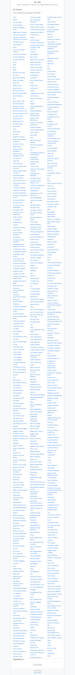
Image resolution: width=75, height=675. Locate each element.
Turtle (49, 520)
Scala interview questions (54, 273)
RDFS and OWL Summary (54, 183)
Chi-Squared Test (18, 202)
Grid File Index (34, 96)
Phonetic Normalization (53, 39)
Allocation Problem (18, 42)
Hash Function (34, 132)
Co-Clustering (17, 219)
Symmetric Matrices (52, 447)
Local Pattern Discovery (37, 347)
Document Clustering (19, 536)
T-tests (49, 460)
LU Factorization (34, 291)
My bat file (33, 520)
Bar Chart (15, 75)
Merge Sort (33, 441)
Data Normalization (18, 403)
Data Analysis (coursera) (20, 382)
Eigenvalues (16, 574)
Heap (31, 137)
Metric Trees (33, 449)
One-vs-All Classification (37, 587)
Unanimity (50, 540)
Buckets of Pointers (18, 144)
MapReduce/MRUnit (35, 387)
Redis (48, 209)
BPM (14, 67)
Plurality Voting (51, 71)
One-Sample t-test (35, 582)
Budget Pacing (17, 146)
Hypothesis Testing (35, 178)
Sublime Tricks (51, 435)
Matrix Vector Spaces (36, 412)
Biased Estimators (18, 96)
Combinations (16, 237)
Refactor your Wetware (53, 219)
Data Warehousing (18, 421)
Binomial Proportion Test (20, 111)
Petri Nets (50, 37)
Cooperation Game (18, 323)
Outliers (32, 627)
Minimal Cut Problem (36, 462)
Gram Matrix (33, 78)
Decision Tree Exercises (19, 464)
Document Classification (19, 533)
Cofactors (15, 225)
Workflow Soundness (53, 623)
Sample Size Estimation (53, 265)
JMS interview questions (37, 250)
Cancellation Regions (18, 175)
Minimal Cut (33, 459)
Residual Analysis (52, 242)
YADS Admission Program (54, 638)
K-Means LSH (34, 268)
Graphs (32, 90)
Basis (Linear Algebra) (19, 78)
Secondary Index (52, 286)
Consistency (16, 304)
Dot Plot (15, 548)
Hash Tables (33, 135)
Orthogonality (34, 622)
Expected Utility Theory (19, 618)
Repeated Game (51, 236)
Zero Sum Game (51, 648)
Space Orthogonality (53, 380)
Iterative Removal (35, 247)
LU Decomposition (35, 289)
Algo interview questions (19, 35)
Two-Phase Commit (52, 522)
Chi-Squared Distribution (20, 193)
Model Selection (34, 467)
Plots (48, 69)
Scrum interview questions (54, 283)
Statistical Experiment (53, 393)
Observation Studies (35, 576)
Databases (16, 443)
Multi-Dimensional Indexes (37, 484)
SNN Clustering (51, 252)
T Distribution (51, 455)
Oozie (31, 597)
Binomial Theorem (18, 116)
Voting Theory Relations (54, 591)
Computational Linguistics (20, 251)
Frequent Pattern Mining (37, 27)
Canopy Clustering (18, 178)
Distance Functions (18, 515)
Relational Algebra (52, 229)
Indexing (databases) (36, 198)
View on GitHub (37, 672)
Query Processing (52, 163)
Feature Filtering (17, 648)
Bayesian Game (17, 88)
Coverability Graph (18, 347)
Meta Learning (34, 443)
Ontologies (33, 589)
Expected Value (17, 621)
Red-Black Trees (51, 207)
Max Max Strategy (35, 423)
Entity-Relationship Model (20, 588)
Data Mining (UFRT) (18, 398)
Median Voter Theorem (36, 431)
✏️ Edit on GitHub (37, 664)
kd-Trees (49, 650)
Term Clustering (51, 477)
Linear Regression (35, 342)
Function (32, 37)
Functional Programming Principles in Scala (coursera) (37, 47)
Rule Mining (50, 247)
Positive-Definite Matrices (54, 92)
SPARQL (49, 255)
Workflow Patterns (52, 620)
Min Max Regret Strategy (37, 454)
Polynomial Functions (53, 87)
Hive (31, 150)
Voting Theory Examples (54, 586)
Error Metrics (16, 596)
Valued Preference (52, 555)
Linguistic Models (35, 344)
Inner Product (34, 222)
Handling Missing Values (37, 130)
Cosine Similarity (17, 331)
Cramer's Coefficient (18, 349)
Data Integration (17, 393)
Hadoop (32, 103)
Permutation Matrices (53, 24)
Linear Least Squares (36, 339)
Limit (31, 324)
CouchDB (15, 339)
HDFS (31, 101)
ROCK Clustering (51, 191)
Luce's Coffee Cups (35, 362)
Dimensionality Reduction (20, 507)
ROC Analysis (51, 188)
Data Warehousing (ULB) (20, 423)
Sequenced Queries (52, 340)
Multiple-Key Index (35, 513)
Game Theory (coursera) (37, 59)
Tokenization (50, 497)
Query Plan (50, 156)
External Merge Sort (18, 643)
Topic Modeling (51, 500)
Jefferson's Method (35, 257)
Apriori (15, 47)
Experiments (16, 628)
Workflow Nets (51, 613)
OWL (31, 574)
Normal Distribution (35, 556)
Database (15, 426)
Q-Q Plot (49, 145)
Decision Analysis (18, 445)
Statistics (49, 415)
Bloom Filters (16, 126)
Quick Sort (50, 170)
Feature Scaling (17, 654)
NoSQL (32, 535)
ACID (14, 17)
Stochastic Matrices (52, 425)
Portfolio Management (53, 89)
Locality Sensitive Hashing (37, 350)
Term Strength (51, 483)
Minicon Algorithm (35, 456)
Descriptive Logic (17, 487)
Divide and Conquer (18, 531)
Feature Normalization (19, 651)
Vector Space (51, 568)
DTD (14, 377)
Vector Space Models (53, 573)
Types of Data (51, 535)
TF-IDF (49, 462)
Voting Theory (51, 583)
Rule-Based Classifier (53, 249)
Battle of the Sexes (18, 80)
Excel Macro (16, 615)
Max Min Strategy (35, 426)
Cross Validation (17, 357)
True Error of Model (53, 517)
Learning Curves (34, 319)
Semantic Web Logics (53, 316)
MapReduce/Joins (35, 384)
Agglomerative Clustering (20, 32)
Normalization (34, 564)
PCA (31, 632)
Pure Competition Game (53, 138)
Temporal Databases (53, 470)
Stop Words (50, 427)
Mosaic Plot (33, 475)
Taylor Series (51, 468)
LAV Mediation (34, 283)
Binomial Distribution (18, 103)
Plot (48, 66)
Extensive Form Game (19, 641)
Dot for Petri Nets (18, 553)
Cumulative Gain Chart (19, 367)
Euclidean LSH (17, 601)
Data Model (16, 401)
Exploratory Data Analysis (20, 630)
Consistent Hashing (18, 314)
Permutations (51, 27)
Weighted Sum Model (53, 610)
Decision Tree (17, 453)
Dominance (16, 543)
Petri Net (49, 34)
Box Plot (15, 134)
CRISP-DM (16, 161)
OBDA (31, 569)
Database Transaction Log (20, 436)
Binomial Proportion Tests (20, 113)
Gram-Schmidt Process (36, 80)
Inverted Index (34, 242)
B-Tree (15, 62)
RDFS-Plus (50, 186)
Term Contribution (52, 480)
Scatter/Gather (51, 278)
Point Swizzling (51, 76)
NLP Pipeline (33, 522)
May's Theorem (34, 428)
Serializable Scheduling (53, 348)
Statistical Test (51, 408)
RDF (48, 178)
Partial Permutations (35, 657)
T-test (48, 457)
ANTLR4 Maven (17, 22)
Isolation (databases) (36, 244)
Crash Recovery (17, 354)
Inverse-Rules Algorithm (37, 237)
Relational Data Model (53, 231)
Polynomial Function (53, 84)
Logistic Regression (35, 359)
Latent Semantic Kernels (37, 302)
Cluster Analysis (17, 217)
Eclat (14, 566)
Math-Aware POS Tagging (37, 395)
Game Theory (34, 57)
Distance (15, 513)
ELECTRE (15, 563)
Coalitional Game (17, 222)
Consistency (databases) (19, 306)
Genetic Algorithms (35, 65)
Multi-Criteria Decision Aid (37, 482)
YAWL (49, 643)
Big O (14, 98)
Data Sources (17, 413)
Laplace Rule (33, 296)
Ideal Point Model (35, 188)
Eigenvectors (16, 581)
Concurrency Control (19, 266)
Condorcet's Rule (18, 271)
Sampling (49, 268)
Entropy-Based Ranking (19, 591)
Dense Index (16, 477)
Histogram (33, 147)
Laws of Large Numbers (37, 312)
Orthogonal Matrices (36, 617)
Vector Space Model (53, 570)
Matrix (32, 402)
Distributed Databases (19, 518)
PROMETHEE (34, 635)
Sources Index (51, 377)
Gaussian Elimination (35, 62)
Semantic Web (51, 309)
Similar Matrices (51, 356)
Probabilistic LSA (52, 114)
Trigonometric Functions (54, 515)
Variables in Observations (54, 557)
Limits (31, 327)
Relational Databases (53, 234)
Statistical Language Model (54, 395)
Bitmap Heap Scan (18, 121)
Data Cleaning (17, 385)
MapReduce (33, 382)
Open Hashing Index (35, 599)
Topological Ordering (53, 505)
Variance (49, 560)
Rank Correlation (52, 196)
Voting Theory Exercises (54, 589)
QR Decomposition (52, 148)
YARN (49, 640)
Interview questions (35, 224)
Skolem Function (52, 370)
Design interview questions (20, 490)
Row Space (50, 244)
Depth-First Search (18, 482)
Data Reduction (17, 406)
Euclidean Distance (18, 598)
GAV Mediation (34, 54)
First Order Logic (17, 656)
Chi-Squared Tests (18, 210)
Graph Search (34, 88)
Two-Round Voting (52, 530)
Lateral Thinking (34, 304)
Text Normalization (52, 485)
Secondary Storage (52, 288)
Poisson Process (52, 81)
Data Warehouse (17, 418)
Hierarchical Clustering (36, 145)
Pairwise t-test (34, 647)
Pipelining (50, 61)
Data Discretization (18, 390)
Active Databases (17, 25)
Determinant (16, 492)
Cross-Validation (17, 360)
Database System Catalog (20, 428)
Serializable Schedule (53, 345)
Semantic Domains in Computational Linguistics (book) (54, 305)
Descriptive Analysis (18, 485)
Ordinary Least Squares (36, 612)
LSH (31, 286)
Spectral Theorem (52, 385)
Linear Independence (36, 337)
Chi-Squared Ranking (19, 200)
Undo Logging (51, 542)
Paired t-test (33, 645)
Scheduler (50, 281)
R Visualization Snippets (53, 173)
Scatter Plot (50, 275)
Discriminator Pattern (19, 510)
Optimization (33, 606)
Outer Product (34, 625)
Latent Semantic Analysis (37, 299)
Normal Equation (34, 558)
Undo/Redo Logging (52, 545)
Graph (32, 83)
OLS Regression (34, 571)
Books (14, 129)
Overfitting (33, 630)
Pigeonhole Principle (53, 58)
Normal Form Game (35, 561)
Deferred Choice (17, 474)
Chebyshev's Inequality (19, 190)
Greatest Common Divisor (37, 93)
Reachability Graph (52, 201)
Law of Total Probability (36, 309)
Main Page (33, 379)
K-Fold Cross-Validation (36, 263)
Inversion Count (34, 239)
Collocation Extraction (19, 227)
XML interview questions (54, 635)
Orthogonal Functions (36, 614)
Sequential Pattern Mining (54, 343)
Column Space (17, 230)
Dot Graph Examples (18, 546)
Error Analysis (17, 593)
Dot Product (16, 551)
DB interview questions (19, 372)
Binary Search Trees (18, 101)
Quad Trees (50, 153)
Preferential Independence (54, 104)
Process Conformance (53, 128)
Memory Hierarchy (35, 438)
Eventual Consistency (19, 608)
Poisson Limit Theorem (53, 79)
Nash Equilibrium (34, 525)
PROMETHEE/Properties (37, 638)
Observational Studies (36, 579)
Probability (50, 121)
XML (48, 625)
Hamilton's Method (35, 127)
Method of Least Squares (37, 446)
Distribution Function (18, 526)
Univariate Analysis (52, 548)
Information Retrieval (36, 210)
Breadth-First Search (19, 137)
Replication (50, 239)
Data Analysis (16, 380)
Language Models (35, 294)
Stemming (50, 422)
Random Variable (52, 194)
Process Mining (51, 131)
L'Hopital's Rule (34, 281)
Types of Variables (52, 537)
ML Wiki (37, 2)
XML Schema (51, 628)
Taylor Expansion (52, 465)
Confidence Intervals (18, 274)
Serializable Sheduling (53, 350)
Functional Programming (37, 42)
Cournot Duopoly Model (19, 341)
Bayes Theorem (17, 85)
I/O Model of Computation (37, 185)
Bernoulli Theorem (18, 90)
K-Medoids (33, 270)
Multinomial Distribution (36, 505)
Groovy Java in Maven (36, 98)
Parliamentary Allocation (37, 650)
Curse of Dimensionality (19, 369)
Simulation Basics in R (53, 358)
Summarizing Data (52, 440)
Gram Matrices (34, 75)
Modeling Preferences (36, 469)
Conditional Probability (19, 268)
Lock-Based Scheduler (36, 352)
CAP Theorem (17, 158)
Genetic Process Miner (36, 67)
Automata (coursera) (19, 59)
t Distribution (50, 653)
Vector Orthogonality (53, 565)
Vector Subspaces (52, 578)
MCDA (32, 365)
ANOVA (15, 20)
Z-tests (49, 645)
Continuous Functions (19, 321)
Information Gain (34, 207)
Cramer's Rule (17, 352)
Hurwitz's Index (34, 166)
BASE (14, 65)
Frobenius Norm (34, 35)
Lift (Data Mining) (35, 322)
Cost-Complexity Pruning (20, 336)
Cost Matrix (16, 334)
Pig (48, 56)
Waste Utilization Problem (54, 594)
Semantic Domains (52, 300)
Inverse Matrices (34, 234)
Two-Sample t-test (52, 532)
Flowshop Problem (35, 17)
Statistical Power (51, 403)
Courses (15, 344)
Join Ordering (34, 260)
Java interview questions (37, 255)
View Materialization (52, 581)
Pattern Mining (51, 22)
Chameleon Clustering (19, 187)
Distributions (16, 528)
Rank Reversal (51, 199)
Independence (34, 190)
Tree (48, 512)
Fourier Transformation (36, 24)
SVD (48, 257)
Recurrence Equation (53, 204)
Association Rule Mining (19, 54)
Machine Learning (35, 367)
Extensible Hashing (18, 638)
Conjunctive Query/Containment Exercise (18, 290)
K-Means (32, 265)
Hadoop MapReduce (36, 111)
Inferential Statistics (35, 205)
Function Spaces (34, 40)
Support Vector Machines (54, 445)
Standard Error (51, 390)
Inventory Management (36, 231)
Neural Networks (35, 532)
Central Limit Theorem (19, 180)
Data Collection (17, 388)
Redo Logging (51, 212)
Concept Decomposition (19, 263)
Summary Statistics (52, 442)
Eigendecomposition (18, 571)
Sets (48, 353)
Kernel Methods (34, 278)
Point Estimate (51, 74)
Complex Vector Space (19, 249)
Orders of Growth (35, 609)
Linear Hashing (34, 334)
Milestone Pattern (35, 451)
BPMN (15, 70)
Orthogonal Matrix (35, 619)
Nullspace (33, 566)
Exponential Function (19, 636)
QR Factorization (52, 151)
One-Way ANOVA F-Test (37, 584)
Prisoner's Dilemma (52, 111)
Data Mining (16, 395)
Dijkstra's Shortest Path (19, 505)
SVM (48, 260)
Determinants (16, 495)
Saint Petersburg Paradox (54, 262)
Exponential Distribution (19, 633)
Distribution (16, 523)
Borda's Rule (16, 131)
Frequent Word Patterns (37, 32)
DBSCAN (15, 375)
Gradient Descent (35, 72)
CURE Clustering (17, 163)
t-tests (49, 656)
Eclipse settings (17, 568)
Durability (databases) (19, 561)
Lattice (32, 307)
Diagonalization (17, 502)
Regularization (51, 226)
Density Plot (16, 479)
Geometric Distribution (36, 70)
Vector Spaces (51, 576)
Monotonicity (33, 472)
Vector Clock (50, 563)
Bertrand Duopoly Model (20, 93)
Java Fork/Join (34, 252)
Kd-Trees (32, 276)
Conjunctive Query (18, 285)
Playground (50, 63)
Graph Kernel (34, 85)
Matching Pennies (35, 389)
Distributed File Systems (19, 520)
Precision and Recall (53, 102)
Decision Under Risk (18, 467)
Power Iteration (51, 94)
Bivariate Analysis (18, 124)
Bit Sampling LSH (18, 118)
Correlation (16, 329)
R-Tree (49, 175)
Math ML (32, 392)
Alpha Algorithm (17, 44)
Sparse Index (51, 382)
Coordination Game (18, 326)
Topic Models (51, 502)
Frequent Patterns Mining (37, 29)
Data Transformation (18, 415)
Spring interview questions (54, 388)
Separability (50, 337)
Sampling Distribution (53, 270)
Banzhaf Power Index (19, 72)
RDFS (48, 181)
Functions (33, 52)
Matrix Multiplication (35, 409)
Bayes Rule (16, 83)
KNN (31, 273)
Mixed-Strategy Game (36, 464)
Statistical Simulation (53, 405)
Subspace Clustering (53, 437)
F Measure (16, 646)
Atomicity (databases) (19, 57)
